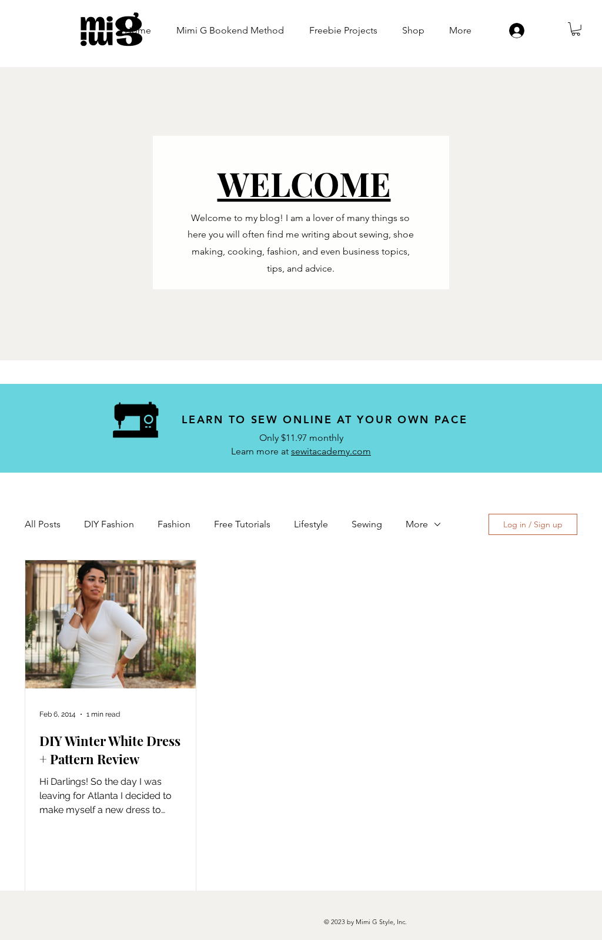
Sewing (367, 524)
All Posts (43, 524)
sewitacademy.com (331, 451)
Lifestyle (311, 524)
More (417, 524)
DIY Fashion (109, 524)
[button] (576, 29)
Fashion (174, 524)
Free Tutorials (242, 524)
